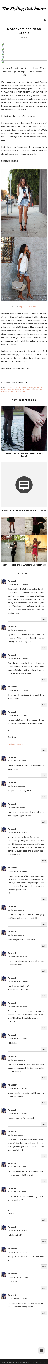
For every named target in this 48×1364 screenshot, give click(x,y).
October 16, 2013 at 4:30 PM (17, 1088)
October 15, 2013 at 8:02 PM (17, 761)
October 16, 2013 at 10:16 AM (18, 981)
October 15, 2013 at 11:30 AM (18, 690)
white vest (21, 391)
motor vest (13, 390)
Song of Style (23, 306)
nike (28, 390)
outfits (5, 391)
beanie (12, 388)
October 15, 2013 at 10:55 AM (18, 658)
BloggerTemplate (40, 1362)
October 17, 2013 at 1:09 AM (17, 1167)
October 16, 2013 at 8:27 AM (17, 832)
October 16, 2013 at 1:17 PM (17, 1038)
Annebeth (12, 581)
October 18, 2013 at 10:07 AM (18, 1299)
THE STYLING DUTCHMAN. (17, 1362)
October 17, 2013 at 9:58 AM (17, 1230)
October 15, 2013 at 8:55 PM (17, 808)
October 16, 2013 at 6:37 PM (17, 1113)
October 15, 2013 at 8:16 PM (17, 786)
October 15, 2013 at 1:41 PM (17, 715)
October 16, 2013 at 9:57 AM (17, 910)
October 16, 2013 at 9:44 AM (17, 871)
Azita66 (32, 306)
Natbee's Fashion (15, 744)
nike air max (36, 390)
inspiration (27, 388)
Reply (44, 619)
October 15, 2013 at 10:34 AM (18, 584)
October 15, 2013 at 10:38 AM (18, 630)
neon (22, 390)
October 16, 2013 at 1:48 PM (17, 1060)
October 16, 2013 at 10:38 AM (18, 1007)
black (18, 388)
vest (12, 391)
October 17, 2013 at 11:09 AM (18, 1277)
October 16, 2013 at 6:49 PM (17, 1135)
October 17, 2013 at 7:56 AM (17, 1192)
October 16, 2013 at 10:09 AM (18, 957)
